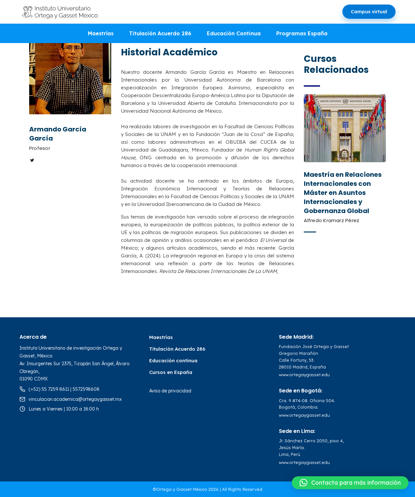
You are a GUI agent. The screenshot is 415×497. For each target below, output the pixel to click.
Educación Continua (234, 33)
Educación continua (173, 360)
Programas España (301, 33)
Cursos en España (170, 372)
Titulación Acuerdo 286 (160, 33)
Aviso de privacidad (170, 391)
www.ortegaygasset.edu (304, 374)
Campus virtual (369, 12)
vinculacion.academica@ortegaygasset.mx (75, 399)
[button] (350, 482)
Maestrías (100, 33)
